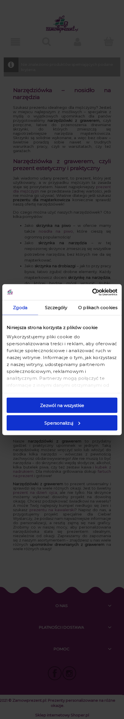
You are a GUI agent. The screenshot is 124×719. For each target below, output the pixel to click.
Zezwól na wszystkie (62, 405)
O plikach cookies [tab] (97, 307)
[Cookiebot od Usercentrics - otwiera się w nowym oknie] (92, 292)
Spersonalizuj (58, 422)
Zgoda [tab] (20, 307)
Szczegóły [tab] (56, 307)
